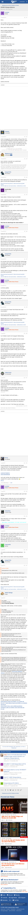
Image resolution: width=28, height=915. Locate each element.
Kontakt (8, 909)
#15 (26, 531)
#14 (26, 516)
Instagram (22, 897)
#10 (26, 333)
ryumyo (3, 9)
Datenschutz (19, 910)
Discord (10, 895)
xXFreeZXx (6, 772)
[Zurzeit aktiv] (3, 156)
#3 (26, 158)
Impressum (3, 909)
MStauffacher (6, 765)
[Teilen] (25, 17)
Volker (5, 759)
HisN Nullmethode (5, 474)
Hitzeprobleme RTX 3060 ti (11, 783)
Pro (11, 155)
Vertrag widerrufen (20, 909)
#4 (26, 177)
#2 (26, 136)
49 (3, 843)
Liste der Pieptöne (5, 473)
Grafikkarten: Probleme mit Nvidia (16, 765)
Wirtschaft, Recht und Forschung (13, 759)
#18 (26, 597)
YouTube (16, 900)
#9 (26, 307)
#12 (26, 463)
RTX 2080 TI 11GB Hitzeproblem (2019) (15, 764)
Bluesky (18, 895)
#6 (26, 231)
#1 (26, 17)
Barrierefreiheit (12, 910)
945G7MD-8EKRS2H (17, 671)
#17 (26, 565)
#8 (26, 285)
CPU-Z (2, 480)
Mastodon (5, 900)
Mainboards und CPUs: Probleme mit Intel (17, 778)
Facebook (4, 897)
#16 (26, 549)
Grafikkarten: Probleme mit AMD (15, 772)
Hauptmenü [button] (2, 2)
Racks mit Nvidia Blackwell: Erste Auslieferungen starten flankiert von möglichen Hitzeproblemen (15, 756)
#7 (26, 259)
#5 (26, 194)
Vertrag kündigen (4, 910)
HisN (11, 482)
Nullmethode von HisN (21, 186)
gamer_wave (6, 778)
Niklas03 (5, 784)
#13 (26, 491)
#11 (26, 377)
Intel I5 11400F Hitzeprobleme (12, 777)
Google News (13, 897)
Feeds (3, 895)
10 (3, 867)
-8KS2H (2, 673)
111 (4, 820)
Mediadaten (13, 909)
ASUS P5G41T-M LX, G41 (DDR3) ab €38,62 (11, 706)
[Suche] (26, 1)
